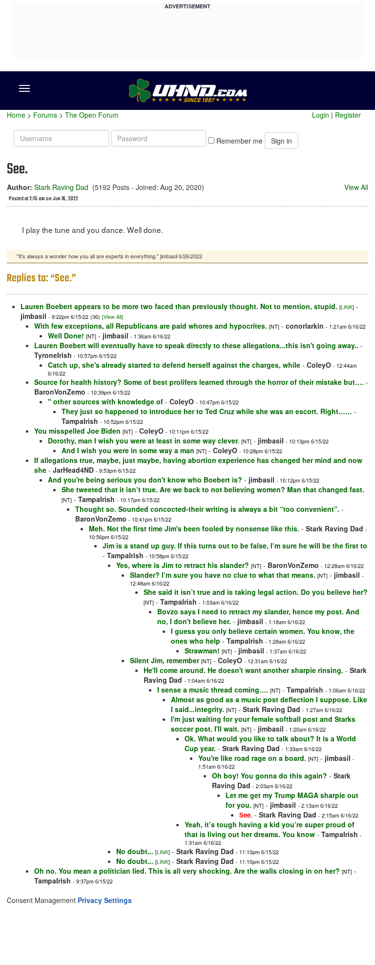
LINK (347, 307)
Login (320, 115)
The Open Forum (92, 115)
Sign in (281, 141)
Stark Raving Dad (61, 187)
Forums (45, 115)
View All (356, 187)
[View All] (112, 316)
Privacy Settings (105, 900)
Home (16, 115)
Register (348, 115)
